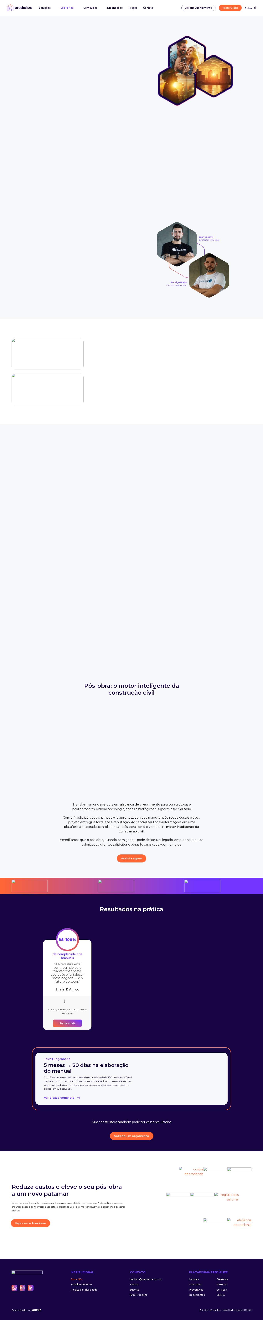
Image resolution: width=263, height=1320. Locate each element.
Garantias (222, 1279)
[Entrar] (254, 8)
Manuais (194, 1279)
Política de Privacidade (84, 1289)
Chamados (195, 1284)
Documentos (197, 1294)
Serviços (222, 1289)
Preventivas (196, 1289)
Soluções (45, 7)
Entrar (248, 8)
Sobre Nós (67, 7)
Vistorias (222, 1284)
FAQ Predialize (138, 1294)
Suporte (134, 1289)
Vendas (134, 1284)
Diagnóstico (115, 7)
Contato (148, 7)
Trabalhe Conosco (81, 1284)
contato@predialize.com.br (146, 1279)
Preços (133, 7)
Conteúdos (90, 7)
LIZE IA (221, 1294)
